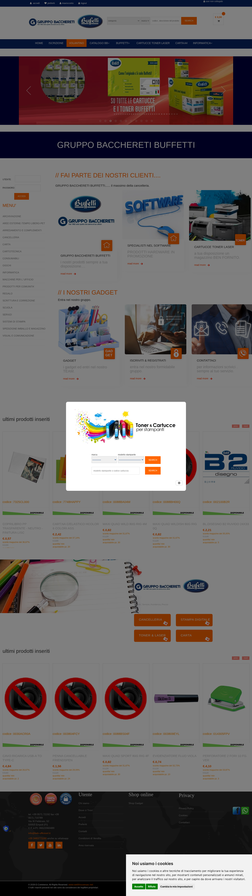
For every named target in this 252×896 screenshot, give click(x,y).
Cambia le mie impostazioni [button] (176, 886)
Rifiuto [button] (152, 886)
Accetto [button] (138, 886)
